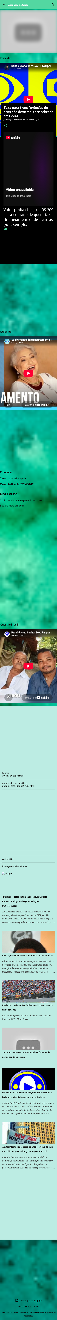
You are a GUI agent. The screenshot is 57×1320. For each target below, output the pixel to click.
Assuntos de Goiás (18, 4)
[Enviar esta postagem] (5, 230)
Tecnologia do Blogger (30, 1300)
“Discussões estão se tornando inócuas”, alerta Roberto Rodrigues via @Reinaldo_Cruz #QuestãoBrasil (24, 901)
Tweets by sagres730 (12, 775)
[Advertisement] (28, 296)
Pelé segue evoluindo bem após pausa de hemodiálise (27, 955)
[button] (5, 126)
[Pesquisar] (53, 4)
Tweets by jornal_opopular (13, 478)
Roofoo (36, 1306)
